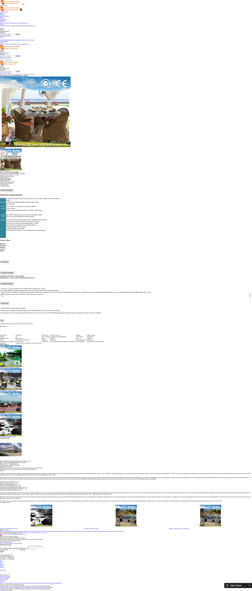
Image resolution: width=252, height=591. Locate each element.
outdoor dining (102, 531)
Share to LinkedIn (4, 577)
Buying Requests (4, 16)
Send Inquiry (9, 590)
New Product (32, 583)
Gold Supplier (9, 583)
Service (2, 21)
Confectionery (18, 74)
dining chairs (109, 531)
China (1, 5)
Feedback (24, 26)
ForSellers (2, 564)
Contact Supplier (4, 177)
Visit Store (2, 590)
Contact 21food (24, 583)
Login (1, 12)
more (220, 501)
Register (5, 12)
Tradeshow (3, 19)
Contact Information (17, 543)
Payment (13, 26)
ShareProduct (2, 566)
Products (2, 15)
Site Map (18, 26)
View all (122, 531)
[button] (2, 295)
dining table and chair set (65, 531)
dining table (94, 531)
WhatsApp (3, 570)
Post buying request (5, 36)
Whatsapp (21, 584)
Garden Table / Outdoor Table (8, 436)
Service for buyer (4, 23)
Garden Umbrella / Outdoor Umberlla (10, 367)
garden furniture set (53, 531)
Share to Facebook (5, 576)
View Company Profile (6, 543)
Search (18, 34)
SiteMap (52, 583)
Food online (3, 74)
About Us (2, 24)
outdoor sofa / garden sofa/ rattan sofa (179, 528)
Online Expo (3, 20)
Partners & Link (31, 26)
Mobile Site (59, 583)
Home (1, 13)
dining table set (24, 531)
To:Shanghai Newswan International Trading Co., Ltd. (14, 548)
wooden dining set (42, 531)
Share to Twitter (4, 579)
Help (27, 23)
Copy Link (2, 580)
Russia (5, 5)
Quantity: (2, 549)
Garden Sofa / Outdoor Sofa (7, 413)
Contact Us (8, 26)
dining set (2, 531)
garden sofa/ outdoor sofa (7, 528)
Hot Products (46, 583)
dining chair (116, 531)
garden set (8, 531)
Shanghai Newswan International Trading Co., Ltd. (13, 534)
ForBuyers (2, 561)
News (1, 17)
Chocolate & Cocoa (28, 74)
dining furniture (80, 531)
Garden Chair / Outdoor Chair (8, 390)
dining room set (16, 531)
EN (3, 60)
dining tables (87, 531)
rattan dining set (33, 531)
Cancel (2, 37)
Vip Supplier (12, 23)
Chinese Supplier (21, 23)
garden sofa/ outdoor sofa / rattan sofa (94, 528)
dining (73, 531)
